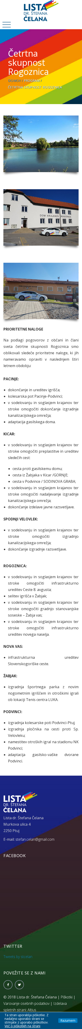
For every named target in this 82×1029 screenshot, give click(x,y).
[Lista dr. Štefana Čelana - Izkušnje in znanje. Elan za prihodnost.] (41, 10)
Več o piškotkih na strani (22, 1026)
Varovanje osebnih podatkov (26, 1003)
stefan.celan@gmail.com (34, 839)
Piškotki (66, 997)
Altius (32, 1009)
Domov (14, 80)
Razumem (67, 1020)
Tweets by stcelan (17, 956)
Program (32, 80)
